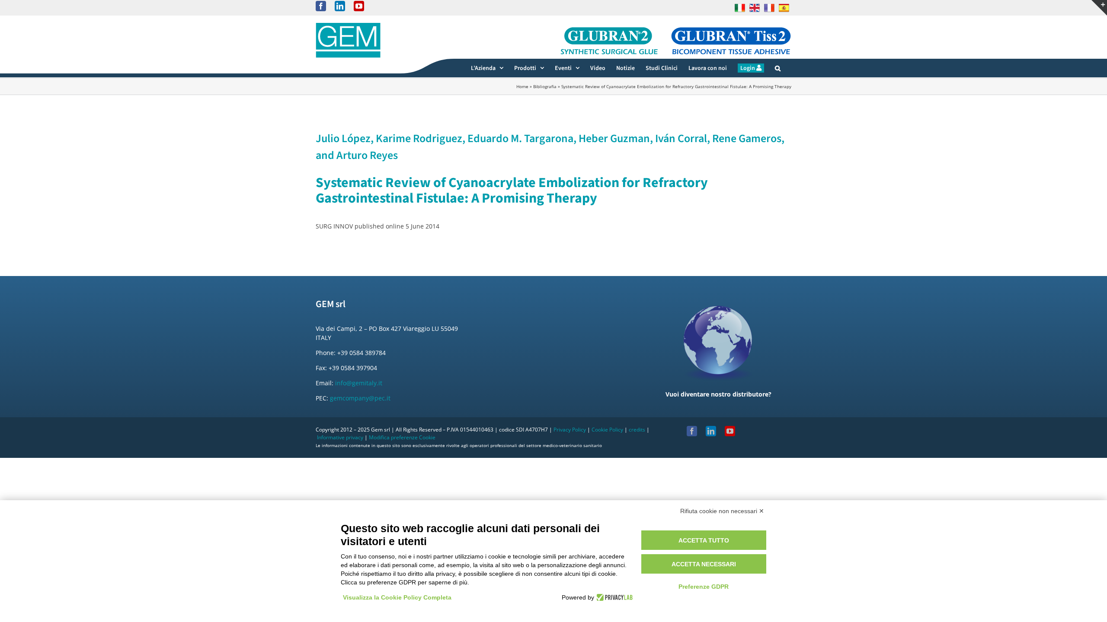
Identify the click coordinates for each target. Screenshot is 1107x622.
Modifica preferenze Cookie (402, 437)
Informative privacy (340, 437)
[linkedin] (711, 431)
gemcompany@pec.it (360, 398)
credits (637, 429)
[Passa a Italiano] (740, 8)
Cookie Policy (607, 429)
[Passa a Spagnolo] (784, 8)
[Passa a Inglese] (754, 8)
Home (522, 86)
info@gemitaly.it (358, 383)
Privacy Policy (570, 429)
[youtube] (730, 431)
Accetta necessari (704, 564)
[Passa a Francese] (769, 8)
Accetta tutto (703, 540)
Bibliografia (545, 86)
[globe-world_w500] (718, 299)
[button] (778, 68)
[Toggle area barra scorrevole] (1099, 8)
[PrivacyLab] (613, 597)
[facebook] (692, 431)
